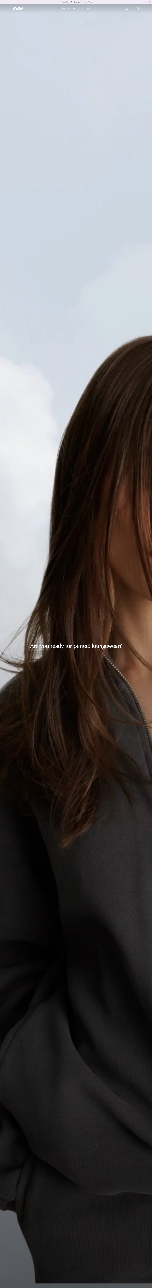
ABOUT (75, 8)
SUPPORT (86, 8)
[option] (76, 644)
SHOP (64, 8)
